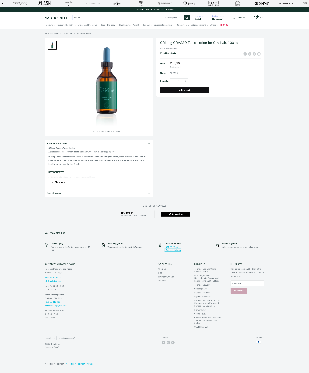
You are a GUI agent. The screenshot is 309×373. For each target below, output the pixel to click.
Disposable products (163, 25)
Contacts (162, 280)
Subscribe (239, 290)
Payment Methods (202, 293)
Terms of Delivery (202, 285)
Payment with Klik (166, 277)
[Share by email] (259, 54)
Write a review (176, 214)
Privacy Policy (200, 310)
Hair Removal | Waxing (129, 25)
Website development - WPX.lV (79, 364)
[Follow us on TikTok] (173, 342)
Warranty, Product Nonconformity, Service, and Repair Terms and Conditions (206, 278)
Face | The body (108, 25)
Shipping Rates (200, 289)
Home (47, 33)
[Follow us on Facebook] (163, 342)
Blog (160, 273)
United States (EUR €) (67, 338)
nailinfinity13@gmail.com (56, 305)
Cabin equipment (198, 25)
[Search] (187, 17)
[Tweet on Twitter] (254, 54)
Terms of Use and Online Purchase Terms (205, 270)
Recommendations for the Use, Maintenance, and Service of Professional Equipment (207, 303)
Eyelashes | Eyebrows (87, 25)
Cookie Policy (200, 314)
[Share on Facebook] (245, 54)
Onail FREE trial (201, 327)
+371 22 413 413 (52, 302)
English (48, 338)
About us (162, 269)
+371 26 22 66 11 (173, 247)
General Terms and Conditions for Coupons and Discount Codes (207, 320)
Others (213, 25)
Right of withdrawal (202, 296)
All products (56, 33)
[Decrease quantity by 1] (172, 81)
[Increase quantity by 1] (185, 81)
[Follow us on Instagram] (168, 342)
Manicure (49, 25)
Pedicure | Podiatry (65, 25)
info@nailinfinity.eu (173, 250)
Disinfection (181, 25)
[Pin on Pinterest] (249, 54)
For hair (146, 25)
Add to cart (184, 90)
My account (217, 19)
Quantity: (164, 81)
